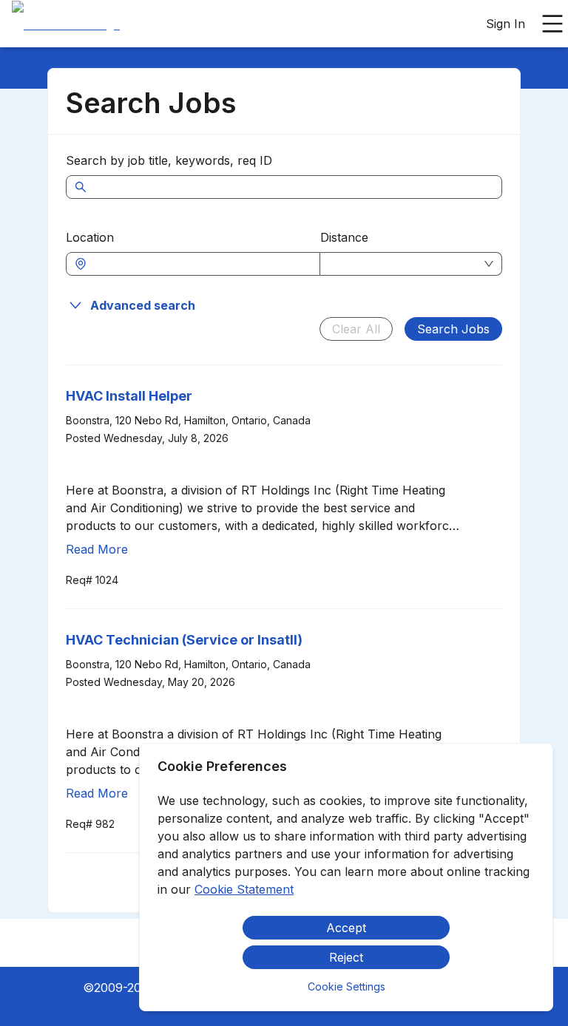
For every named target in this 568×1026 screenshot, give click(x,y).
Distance (344, 237)
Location (90, 237)
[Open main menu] (552, 23)
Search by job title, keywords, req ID (169, 160)
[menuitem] (66, 24)
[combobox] (200, 264)
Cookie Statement (244, 889)
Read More (97, 549)
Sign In (505, 23)
